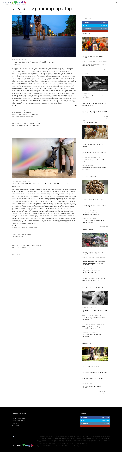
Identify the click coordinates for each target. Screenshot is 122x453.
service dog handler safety (17, 123)
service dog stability (16, 245)
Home (13, 12)
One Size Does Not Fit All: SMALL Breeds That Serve (92, 379)
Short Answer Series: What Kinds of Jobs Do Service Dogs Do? (93, 279)
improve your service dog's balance (19, 236)
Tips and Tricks (97, 53)
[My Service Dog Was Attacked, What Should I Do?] (44, 36)
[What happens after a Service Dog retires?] (95, 298)
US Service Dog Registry (16, 132)
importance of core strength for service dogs (21, 234)
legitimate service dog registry (18, 114)
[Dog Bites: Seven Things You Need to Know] (95, 132)
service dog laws (36, 123)
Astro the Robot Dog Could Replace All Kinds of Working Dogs (94, 112)
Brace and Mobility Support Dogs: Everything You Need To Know (93, 253)
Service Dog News (91, 93)
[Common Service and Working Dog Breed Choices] (95, 354)
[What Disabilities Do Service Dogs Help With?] (95, 240)
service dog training (33, 127)
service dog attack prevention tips (19, 121)
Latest (84, 93)
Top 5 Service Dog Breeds (90, 366)
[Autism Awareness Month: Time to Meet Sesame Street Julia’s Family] (95, 44)
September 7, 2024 (23, 59)
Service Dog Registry (16, 127)
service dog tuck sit (16, 247)
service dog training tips (36, 245)
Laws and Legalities (87, 53)
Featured (84, 61)
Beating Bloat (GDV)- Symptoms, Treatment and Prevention (92, 213)
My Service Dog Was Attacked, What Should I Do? (33, 62)
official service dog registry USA (18, 116)
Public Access (97, 149)
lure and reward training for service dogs (21, 238)
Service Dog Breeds (87, 363)
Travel (84, 72)
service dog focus (24, 243)
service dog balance (16, 243)
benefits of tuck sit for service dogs (29, 227)
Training (21, 181)
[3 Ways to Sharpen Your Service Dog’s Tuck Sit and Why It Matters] (44, 158)
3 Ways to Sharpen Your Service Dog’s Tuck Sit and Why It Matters (40, 183)
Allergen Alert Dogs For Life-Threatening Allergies (91, 271)
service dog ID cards (28, 123)
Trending (104, 53)
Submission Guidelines (18, 420)
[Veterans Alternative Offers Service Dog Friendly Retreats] (95, 83)
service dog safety (24, 127)
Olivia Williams (16, 64)
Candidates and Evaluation (89, 307)
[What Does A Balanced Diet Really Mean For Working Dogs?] (95, 187)
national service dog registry (31, 114)
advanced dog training (16, 227)
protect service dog (30, 116)
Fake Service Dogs (102, 323)
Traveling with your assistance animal (94, 75)
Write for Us (15, 417)
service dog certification (32, 121)
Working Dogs (86, 259)
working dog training (16, 254)
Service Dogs (15, 59)
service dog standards (25, 245)
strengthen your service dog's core (19, 249)
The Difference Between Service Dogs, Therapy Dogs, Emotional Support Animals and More (94, 263)
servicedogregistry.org (25, 247)
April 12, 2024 (27, 181)
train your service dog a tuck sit (34, 249)
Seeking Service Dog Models (20, 422)
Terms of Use (16, 425)
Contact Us (15, 423)
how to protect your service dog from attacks (21, 112)
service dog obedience (33, 243)
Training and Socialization (95, 61)
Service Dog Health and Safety (98, 196)
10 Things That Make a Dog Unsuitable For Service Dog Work (94, 327)
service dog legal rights (17, 125)
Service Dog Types (100, 257)
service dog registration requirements (30, 125)
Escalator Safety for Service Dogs (92, 199)
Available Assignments (18, 418)
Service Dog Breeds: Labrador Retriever (94, 372)
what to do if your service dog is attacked (30, 132)
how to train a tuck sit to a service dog (20, 232)
